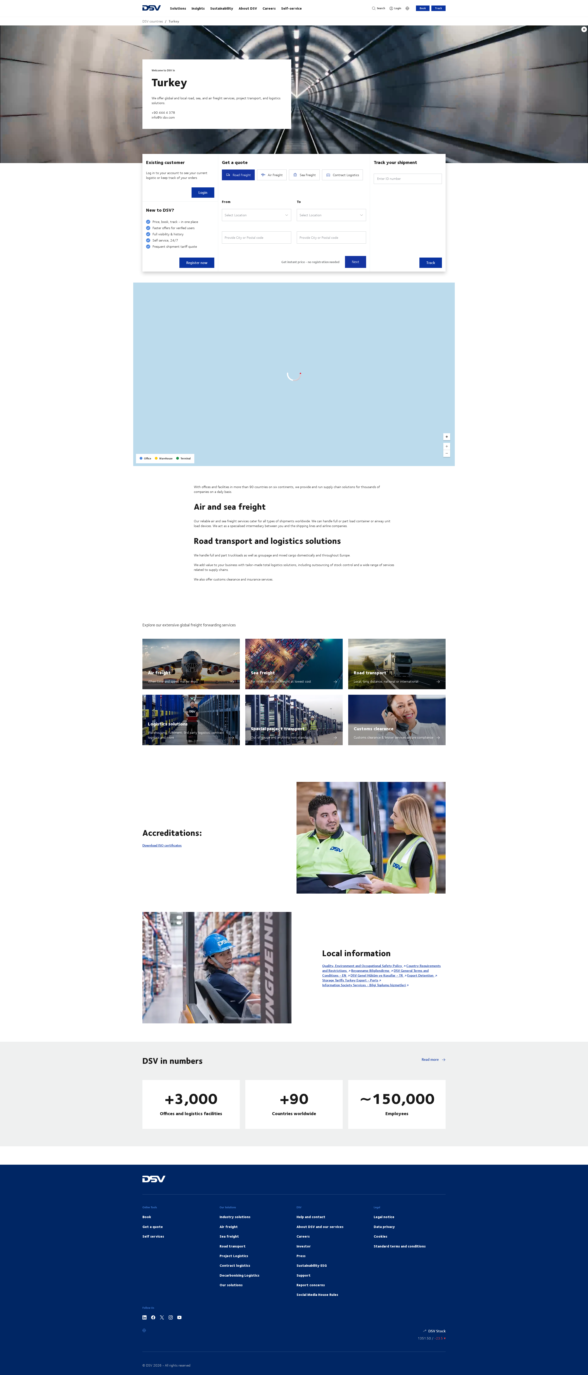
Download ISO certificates (162, 845)
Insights (198, 8)
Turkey (174, 21)
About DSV (248, 8)
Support (304, 1275)
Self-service (291, 8)
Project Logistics (234, 1255)
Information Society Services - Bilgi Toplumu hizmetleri (364, 985)
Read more (431, 1059)
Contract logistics (235, 1265)
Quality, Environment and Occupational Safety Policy (362, 965)
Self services (153, 1236)
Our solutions (231, 1285)
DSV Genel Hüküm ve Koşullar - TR (377, 975)
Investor (304, 1246)
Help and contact (311, 1216)
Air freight (159, 672)
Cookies (380, 1236)
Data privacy (384, 1226)
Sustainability (221, 8)
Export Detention (420, 975)
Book (423, 8)
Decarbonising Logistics (239, 1275)
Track (438, 8)
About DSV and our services (320, 1226)
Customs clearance (373, 728)
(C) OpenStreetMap (434, 461)
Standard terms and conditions (400, 1246)
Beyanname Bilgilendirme (370, 970)
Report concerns (311, 1285)
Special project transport (278, 728)
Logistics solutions (168, 723)
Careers (269, 8)
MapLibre (414, 461)
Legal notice (384, 1216)
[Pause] (584, 29)
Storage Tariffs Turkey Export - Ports (350, 980)
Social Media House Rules (317, 1294)
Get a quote (152, 1226)
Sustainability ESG (312, 1265)
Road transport (370, 672)
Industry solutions (235, 1216)
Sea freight (263, 672)
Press (301, 1255)
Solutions (178, 8)
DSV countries (152, 21)
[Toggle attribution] (449, 461)
